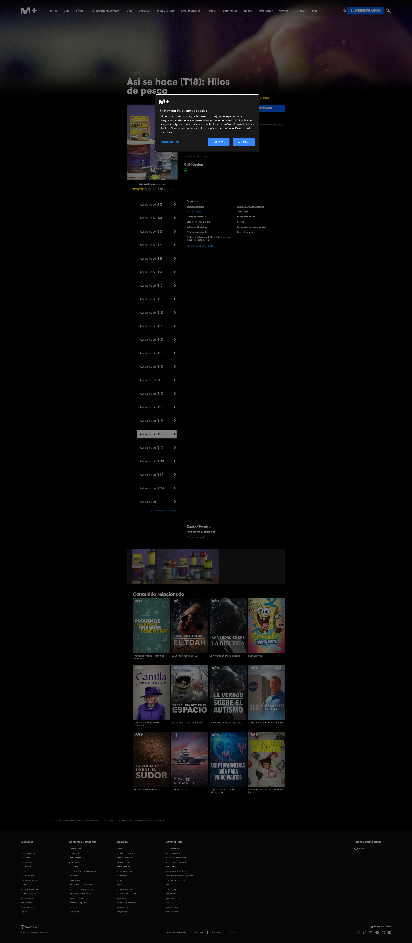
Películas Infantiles (29, 880)
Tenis (128, 10)
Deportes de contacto (126, 894)
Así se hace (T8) (151, 258)
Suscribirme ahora (366, 10)
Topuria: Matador (124, 889)
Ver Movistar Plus (172, 849)
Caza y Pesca (74, 907)
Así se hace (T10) (151, 285)
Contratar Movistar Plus (175, 871)
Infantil (211, 10)
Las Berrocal (74, 880)
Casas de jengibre (246, 232)
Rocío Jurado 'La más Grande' (82, 885)
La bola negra (75, 853)
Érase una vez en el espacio (187, 722)
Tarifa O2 (169, 903)
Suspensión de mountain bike (251, 227)
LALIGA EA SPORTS (125, 858)
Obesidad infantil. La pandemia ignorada (266, 791)
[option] (144, 566)
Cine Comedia (27, 862)
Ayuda (362, 848)
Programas (265, 10)
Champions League (125, 853)
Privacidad (216, 932)
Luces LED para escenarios (250, 206)
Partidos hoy (122, 907)
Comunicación (171, 912)
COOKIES (232, 932)
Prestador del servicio (176, 932)
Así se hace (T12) (151, 312)
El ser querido (75, 849)
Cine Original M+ (28, 853)
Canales (300, 10)
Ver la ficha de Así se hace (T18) (202, 245)
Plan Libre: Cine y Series (175, 880)
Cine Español (26, 858)
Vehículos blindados (197, 227)
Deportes (144, 10)
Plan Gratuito (166, 10)
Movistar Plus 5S (76, 912)
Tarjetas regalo (171, 907)
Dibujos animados (76, 898)
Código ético (170, 867)
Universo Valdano (124, 871)
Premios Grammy (195, 206)
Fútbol (80, 10)
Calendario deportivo (105, 10)
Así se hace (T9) (151, 272)
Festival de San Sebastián (80, 894)
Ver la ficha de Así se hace (163, 510)
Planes (168, 885)
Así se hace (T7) (151, 245)
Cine (67, 10)
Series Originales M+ (29, 889)
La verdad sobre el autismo (225, 722)
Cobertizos (242, 211)
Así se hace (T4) (151, 218)
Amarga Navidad (76, 862)
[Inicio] (29, 10)
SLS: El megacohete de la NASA (266, 722)
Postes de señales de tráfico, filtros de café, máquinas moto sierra (209, 238)
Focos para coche (246, 216)
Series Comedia (27, 898)
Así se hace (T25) (152, 488)
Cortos (283, 10)
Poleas (240, 222)
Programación (123, 912)
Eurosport (121, 898)
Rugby (248, 10)
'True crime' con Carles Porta (81, 889)
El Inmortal (73, 867)
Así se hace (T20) (152, 461)
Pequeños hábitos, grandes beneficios (148, 657)
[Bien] (145, 189)
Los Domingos (75, 858)
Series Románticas (29, 894)
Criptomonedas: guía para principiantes (225, 791)
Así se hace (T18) (151, 434)
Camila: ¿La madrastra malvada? (146, 724)
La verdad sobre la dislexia (225, 655)
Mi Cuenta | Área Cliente (176, 858)
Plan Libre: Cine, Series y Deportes (180, 876)
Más (314, 10)
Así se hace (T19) (151, 448)
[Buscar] (344, 10)
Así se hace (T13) (151, 326)
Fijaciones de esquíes (197, 232)
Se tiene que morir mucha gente (83, 871)
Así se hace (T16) (151, 353)
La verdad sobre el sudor (147, 789)
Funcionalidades (172, 853)
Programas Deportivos (78, 903)
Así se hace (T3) (151, 204)
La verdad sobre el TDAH (185, 655)
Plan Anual (170, 894)
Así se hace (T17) (151, 421)
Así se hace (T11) (151, 299)
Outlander (73, 876)
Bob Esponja (255, 655)
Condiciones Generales (175, 862)
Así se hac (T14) (150, 380)
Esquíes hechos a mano (198, 222)
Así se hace (148, 502)
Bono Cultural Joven (174, 898)
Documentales (190, 10)
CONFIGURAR (170, 141)
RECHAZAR (218, 141)
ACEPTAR (243, 141)
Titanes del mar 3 (181, 789)
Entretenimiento (28, 907)
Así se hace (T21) (151, 475)
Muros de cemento (196, 216)
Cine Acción (26, 867)
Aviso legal (198, 932)
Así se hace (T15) (151, 339)
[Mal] (138, 189)
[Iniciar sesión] (388, 10)
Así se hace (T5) (151, 231)
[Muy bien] (149, 189)
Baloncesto (230, 10)
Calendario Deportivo (126, 903)
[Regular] (142, 189)
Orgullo (24, 912)
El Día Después (123, 867)
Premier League (124, 862)
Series (53, 10)
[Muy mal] (134, 189)
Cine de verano (27, 876)
